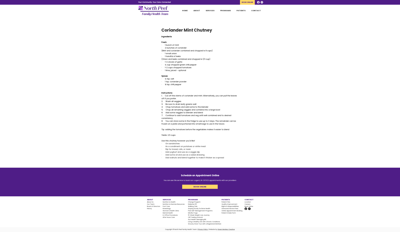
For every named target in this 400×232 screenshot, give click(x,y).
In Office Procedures (170, 215)
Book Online (249, 206)
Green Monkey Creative (226, 229)
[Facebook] (258, 2)
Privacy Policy (203, 229)
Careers (247, 204)
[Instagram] (262, 2)
